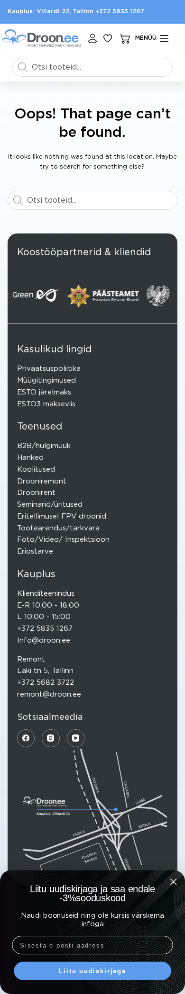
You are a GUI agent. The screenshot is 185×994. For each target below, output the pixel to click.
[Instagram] (51, 738)
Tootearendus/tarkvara (58, 528)
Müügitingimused (46, 380)
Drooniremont (41, 481)
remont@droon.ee (49, 694)
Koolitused (36, 469)
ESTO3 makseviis (46, 404)
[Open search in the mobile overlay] (92, 67)
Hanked (30, 457)
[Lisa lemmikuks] (107, 38)
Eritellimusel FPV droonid (61, 516)
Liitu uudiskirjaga (92, 971)
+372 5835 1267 (119, 12)
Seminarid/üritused (50, 504)
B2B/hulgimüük (44, 445)
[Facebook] (26, 738)
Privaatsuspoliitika (49, 368)
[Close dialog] (173, 881)
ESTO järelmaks (44, 392)
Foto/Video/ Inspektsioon (63, 539)
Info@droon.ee (43, 640)
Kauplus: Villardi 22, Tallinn (50, 12)
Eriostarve (35, 551)
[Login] (92, 38)
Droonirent (36, 492)
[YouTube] (76, 738)
